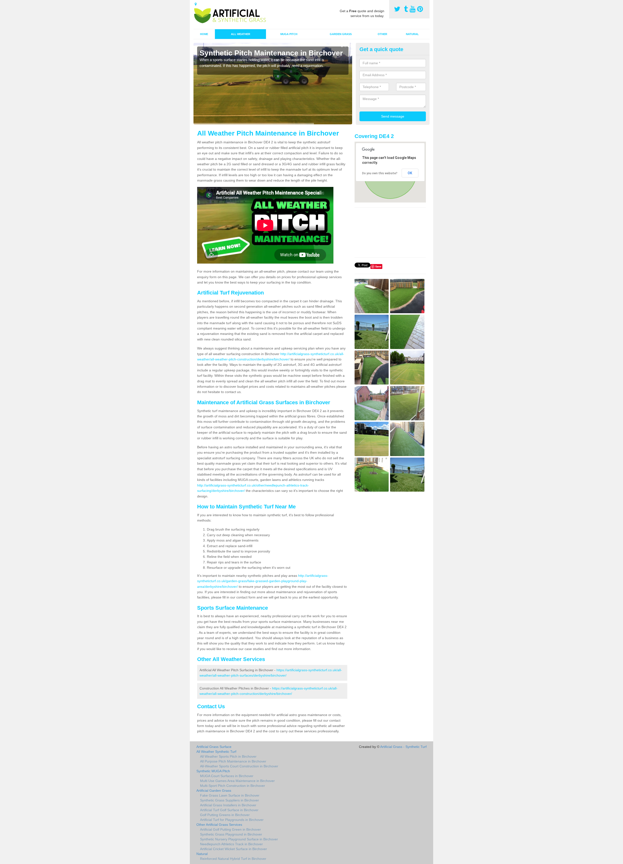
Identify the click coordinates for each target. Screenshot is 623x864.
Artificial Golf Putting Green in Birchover (230, 829)
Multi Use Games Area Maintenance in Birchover (237, 781)
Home (204, 34)
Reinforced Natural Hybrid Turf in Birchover (233, 859)
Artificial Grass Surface (213, 747)
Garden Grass (341, 34)
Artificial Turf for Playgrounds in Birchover (232, 820)
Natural (412, 34)
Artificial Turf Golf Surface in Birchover (229, 810)
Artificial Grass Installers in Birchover (228, 805)
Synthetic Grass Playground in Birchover (231, 834)
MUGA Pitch (288, 34)
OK (410, 173)
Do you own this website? (379, 173)
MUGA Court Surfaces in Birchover (226, 776)
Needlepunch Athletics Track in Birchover (231, 844)
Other (382, 34)
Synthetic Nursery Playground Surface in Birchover (239, 839)
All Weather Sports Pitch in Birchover (228, 756)
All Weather (240, 34)
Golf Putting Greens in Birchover (225, 815)
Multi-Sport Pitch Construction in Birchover (232, 786)
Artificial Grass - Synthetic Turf (403, 747)
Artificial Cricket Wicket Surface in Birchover (233, 849)
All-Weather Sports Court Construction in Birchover (239, 766)
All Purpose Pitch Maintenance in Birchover (233, 761)
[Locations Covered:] (196, 4)
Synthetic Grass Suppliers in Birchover (229, 800)
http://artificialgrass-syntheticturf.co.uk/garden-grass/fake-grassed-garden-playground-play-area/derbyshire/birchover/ (262, 581)
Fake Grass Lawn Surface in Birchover (229, 795)
